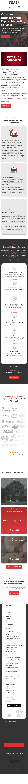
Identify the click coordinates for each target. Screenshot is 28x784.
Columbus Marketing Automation (14, 679)
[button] (18, 7)
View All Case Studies (14, 567)
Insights (8, 612)
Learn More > (14, 279)
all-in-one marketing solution (19, 98)
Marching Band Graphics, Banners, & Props (14, 627)
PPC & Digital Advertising (12, 636)
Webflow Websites (11, 652)
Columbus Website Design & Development (13, 675)
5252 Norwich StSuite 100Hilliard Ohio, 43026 (11, 688)
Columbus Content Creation (13, 681)
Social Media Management (12, 643)
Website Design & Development (14, 645)
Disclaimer (8, 701)
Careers (8, 621)
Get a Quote (5, 36)
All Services (9, 634)
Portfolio (8, 614)
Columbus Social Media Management (11, 672)
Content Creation (10, 649)
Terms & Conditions (11, 699)
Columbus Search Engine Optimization (12, 668)
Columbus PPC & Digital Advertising (12, 664)
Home (7, 608)
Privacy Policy (9, 697)
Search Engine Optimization (13, 638)
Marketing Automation (11, 647)
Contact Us (8, 618)
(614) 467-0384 (11, 7)
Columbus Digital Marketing (13, 657)
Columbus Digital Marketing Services (13, 660)
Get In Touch (14, 593)
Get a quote (6, 106)
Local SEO (8, 641)
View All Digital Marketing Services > (14, 260)
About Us (8, 610)
